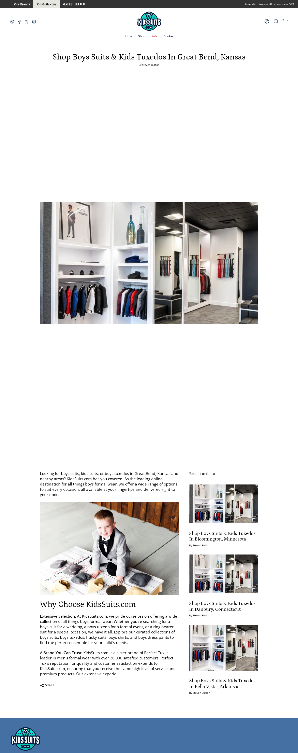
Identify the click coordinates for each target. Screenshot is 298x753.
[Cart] (285, 21)
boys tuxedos (72, 637)
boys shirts (118, 637)
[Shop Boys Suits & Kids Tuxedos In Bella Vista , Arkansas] (223, 648)
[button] (141, 36)
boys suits (49, 637)
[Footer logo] (25, 739)
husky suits (96, 637)
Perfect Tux (154, 652)
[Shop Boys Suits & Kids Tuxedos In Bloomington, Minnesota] (223, 503)
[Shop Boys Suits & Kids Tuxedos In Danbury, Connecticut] (223, 574)
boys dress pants (153, 637)
